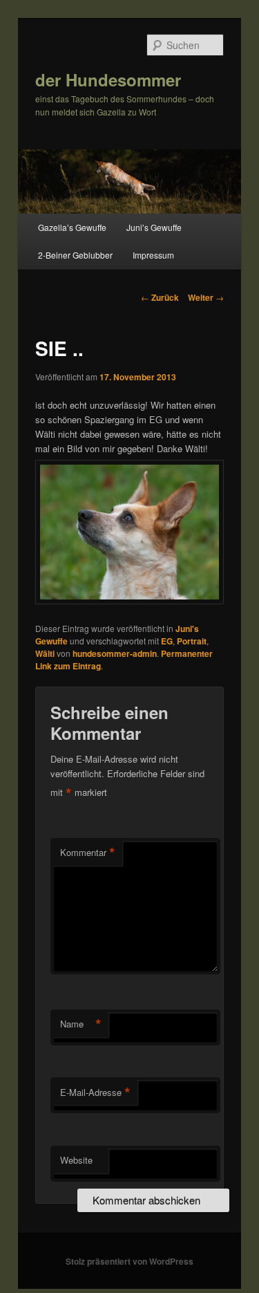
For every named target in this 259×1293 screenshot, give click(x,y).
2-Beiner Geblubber (75, 255)
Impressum (153, 255)
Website (76, 1159)
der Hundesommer (108, 79)
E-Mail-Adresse (95, 1092)
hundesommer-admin (115, 653)
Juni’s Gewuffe (154, 227)
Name (81, 1024)
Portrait (192, 641)
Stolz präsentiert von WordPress (129, 1261)
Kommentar (87, 852)
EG (167, 641)
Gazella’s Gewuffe (72, 227)
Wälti (45, 653)
